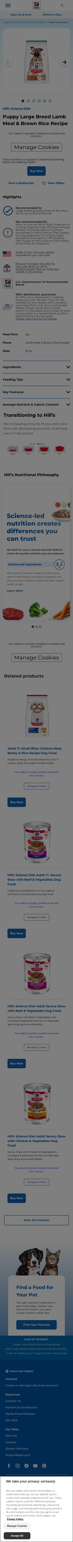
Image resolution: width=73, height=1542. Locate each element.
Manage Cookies (17, 1525)
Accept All (17, 1535)
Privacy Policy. (15, 1519)
